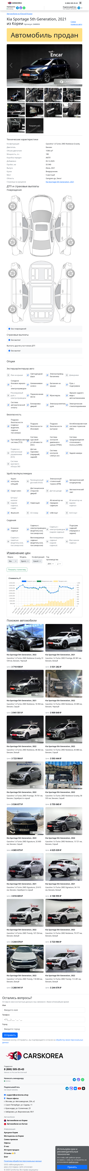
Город (4, 1024)
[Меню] (80, 3)
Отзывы (8, 1153)
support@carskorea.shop (17, 1095)
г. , (19, 1101)
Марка (10, 557)
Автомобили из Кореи (17, 1120)
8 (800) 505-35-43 (71, 3)
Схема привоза (11, 1139)
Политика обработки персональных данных (23, 1161)
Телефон (6, 1015)
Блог (6, 1157)
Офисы (7, 1143)
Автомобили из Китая (17, 1124)
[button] (78, 65)
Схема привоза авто (76, 23)
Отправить (10, 1035)
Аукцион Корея (11, 1132)
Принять (72, 1167)
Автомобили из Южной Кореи (19, 14)
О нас (6, 1146)
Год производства (52, 558)
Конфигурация (38, 557)
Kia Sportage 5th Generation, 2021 (60, 182)
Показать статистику (17, 569)
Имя (4, 1005)
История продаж (11, 1150)
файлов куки (73, 1162)
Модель (23, 557)
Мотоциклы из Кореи (14, 1136)
